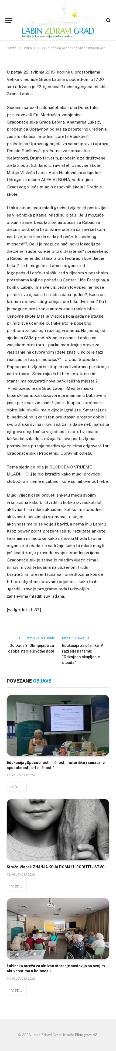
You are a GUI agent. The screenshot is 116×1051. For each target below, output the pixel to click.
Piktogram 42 (86, 1035)
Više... (16, 787)
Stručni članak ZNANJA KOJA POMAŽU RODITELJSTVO (56, 867)
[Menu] (8, 20)
